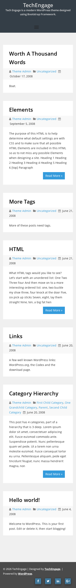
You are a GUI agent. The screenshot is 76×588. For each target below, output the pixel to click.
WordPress (25, 573)
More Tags (22, 201)
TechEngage (52, 569)
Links (16, 336)
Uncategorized (46, 71)
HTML (16, 249)
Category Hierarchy (33, 393)
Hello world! (24, 500)
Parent (43, 407)
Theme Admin (22, 71)
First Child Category (50, 403)
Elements (21, 109)
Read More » (53, 176)
